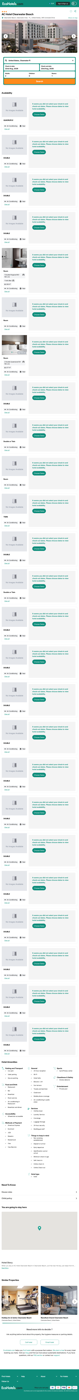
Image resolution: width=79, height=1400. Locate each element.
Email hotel (50, 1342)
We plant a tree (58, 1350)
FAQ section (38, 1355)
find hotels (27, 1350)
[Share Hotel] (75, 11)
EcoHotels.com (9, 1350)
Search (39, 81)
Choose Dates (39, 114)
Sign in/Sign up (63, 3)
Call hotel (28, 1342)
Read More (5, 1268)
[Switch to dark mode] (74, 3)
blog (27, 1353)
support (57, 1355)
